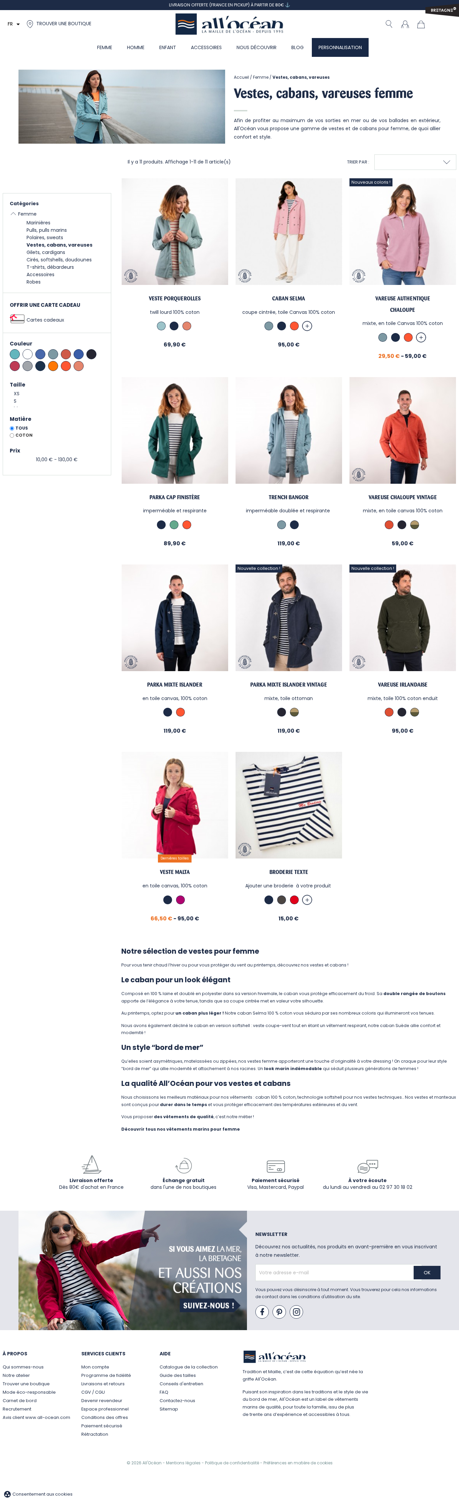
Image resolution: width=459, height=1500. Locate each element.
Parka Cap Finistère (175, 497)
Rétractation (94, 1434)
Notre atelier (16, 1375)
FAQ (164, 1392)
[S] (57, 401)
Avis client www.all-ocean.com (36, 1417)
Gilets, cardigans (46, 252)
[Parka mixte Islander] (175, 617)
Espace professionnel (105, 1409)
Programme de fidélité (106, 1375)
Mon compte (95, 1367)
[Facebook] (262, 1312)
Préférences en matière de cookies (298, 1463)
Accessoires (40, 274)
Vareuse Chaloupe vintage (403, 497)
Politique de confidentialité (232, 1463)
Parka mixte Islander (174, 685)
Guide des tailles (178, 1375)
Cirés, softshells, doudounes (59, 259)
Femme (27, 214)
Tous (21, 428)
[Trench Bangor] (289, 430)
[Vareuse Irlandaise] (402, 617)
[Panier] (422, 24)
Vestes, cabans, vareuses (59, 245)
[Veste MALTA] (175, 805)
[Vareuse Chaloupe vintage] (402, 430)
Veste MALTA (175, 872)
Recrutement (17, 1409)
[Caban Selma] (289, 231)
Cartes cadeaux (45, 320)
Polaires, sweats (45, 237)
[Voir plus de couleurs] (307, 326)
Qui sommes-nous (23, 1367)
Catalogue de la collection (189, 1367)
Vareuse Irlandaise (402, 685)
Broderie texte (288, 872)
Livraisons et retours (103, 1384)
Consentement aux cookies (38, 1494)
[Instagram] (296, 1312)
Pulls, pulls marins (47, 230)
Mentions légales (184, 1463)
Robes (34, 282)
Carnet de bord (20, 1400)
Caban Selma (288, 298)
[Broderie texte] (289, 805)
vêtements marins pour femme (203, 1129)
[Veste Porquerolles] (175, 231)
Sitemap (169, 1409)
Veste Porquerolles (175, 298)
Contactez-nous (177, 1400)
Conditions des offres (104, 1417)
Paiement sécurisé (101, 1426)
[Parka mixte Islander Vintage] (289, 617)
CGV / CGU (93, 1392)
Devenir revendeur (101, 1400)
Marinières (38, 222)
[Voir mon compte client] (405, 24)
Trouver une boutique (26, 1384)
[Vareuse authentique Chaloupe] (402, 231)
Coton (24, 435)
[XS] (57, 394)
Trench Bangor (288, 497)
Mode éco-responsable (29, 1392)
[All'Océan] (229, 24)
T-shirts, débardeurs (50, 267)
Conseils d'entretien (181, 1384)
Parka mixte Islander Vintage (288, 685)
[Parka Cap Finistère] (175, 430)
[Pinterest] (279, 1312)
